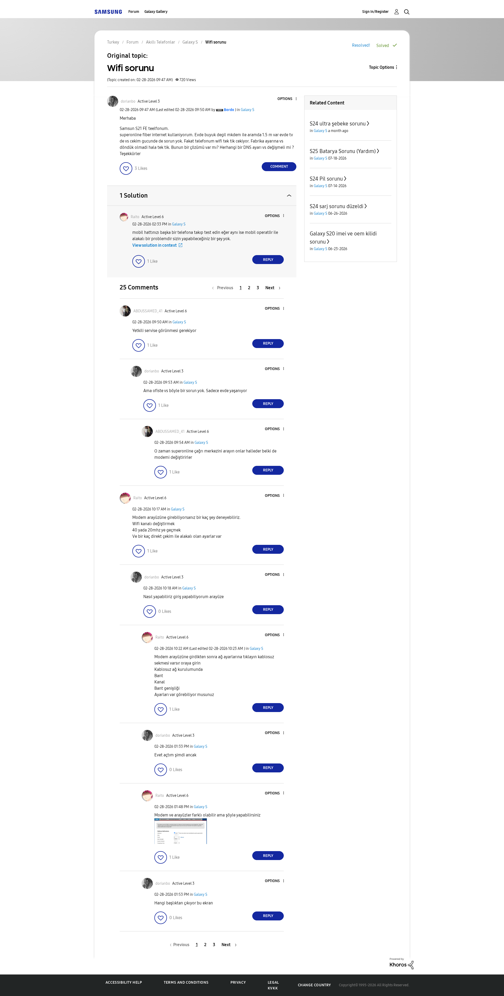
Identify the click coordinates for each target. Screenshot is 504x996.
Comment (279, 166)
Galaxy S (247, 110)
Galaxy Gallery (155, 11)
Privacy (238, 982)
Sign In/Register (375, 11)
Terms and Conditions (186, 982)
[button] (287, 99)
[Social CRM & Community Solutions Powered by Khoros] (401, 963)
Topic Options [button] (381, 67)
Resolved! (361, 45)
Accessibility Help (124, 982)
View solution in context (154, 245)
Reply (268, 259)
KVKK (273, 988)
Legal (273, 982)
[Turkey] (108, 11)
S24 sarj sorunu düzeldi (336, 206)
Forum (133, 11)
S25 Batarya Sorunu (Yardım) (343, 151)
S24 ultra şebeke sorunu (338, 123)
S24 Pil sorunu (326, 179)
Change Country (314, 985)
